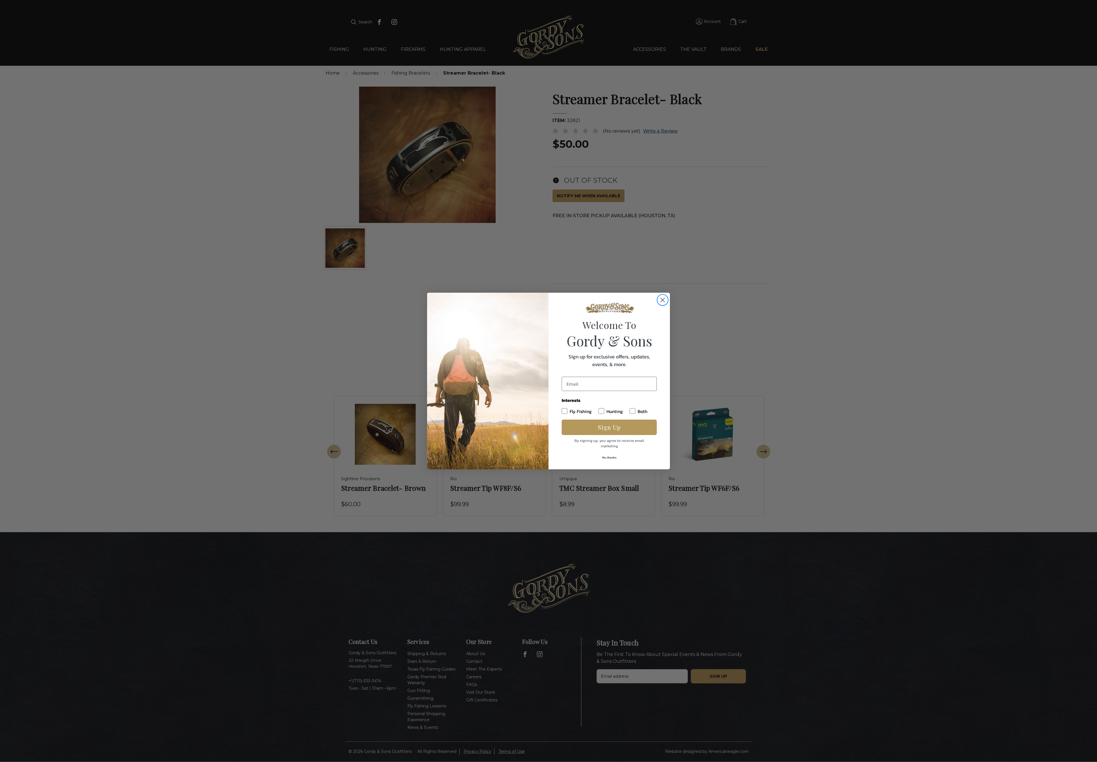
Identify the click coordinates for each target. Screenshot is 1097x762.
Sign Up (609, 427)
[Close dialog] (663, 300)
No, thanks (609, 457)
